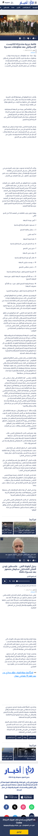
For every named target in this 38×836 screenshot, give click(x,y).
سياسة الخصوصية (9, 825)
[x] (14, 807)
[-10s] (31, 581)
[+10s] (34, 581)
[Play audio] (5, 581)
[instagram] (23, 807)
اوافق (19, 832)
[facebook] (6, 807)
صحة (12, 7)
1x (10, 581)
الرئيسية (35, 7)
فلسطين (6, 7)
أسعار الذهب (26, 7)
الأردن (18, 7)
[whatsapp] (31, 807)
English (7, 2)
